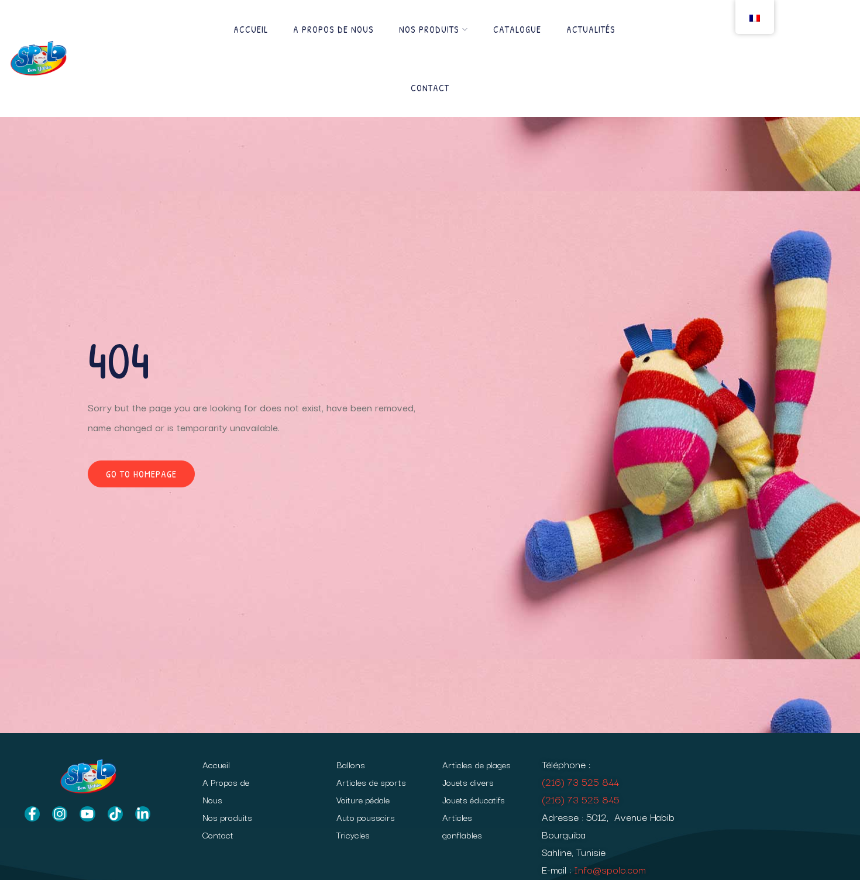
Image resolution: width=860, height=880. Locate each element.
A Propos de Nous (333, 29)
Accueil (250, 29)
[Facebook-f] (32, 813)
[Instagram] (59, 813)
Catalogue (517, 29)
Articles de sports (371, 782)
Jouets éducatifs (473, 799)
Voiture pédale (363, 799)
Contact (430, 87)
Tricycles (353, 834)
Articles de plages (476, 764)
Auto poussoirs (365, 817)
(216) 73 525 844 (580, 781)
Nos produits (429, 29)
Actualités (590, 29)
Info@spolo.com (610, 869)
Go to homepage (141, 474)
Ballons (350, 764)
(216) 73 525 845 (581, 799)
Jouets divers (468, 782)
